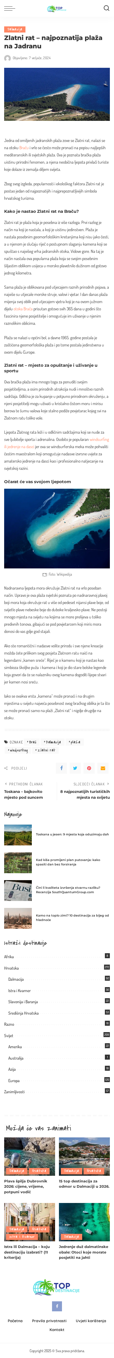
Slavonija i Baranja (23, 1001)
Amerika (15, 1046)
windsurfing (19, 750)
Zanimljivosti (14, 1091)
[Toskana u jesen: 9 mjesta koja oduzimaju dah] (18, 835)
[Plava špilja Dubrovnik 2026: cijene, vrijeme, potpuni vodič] (29, 1156)
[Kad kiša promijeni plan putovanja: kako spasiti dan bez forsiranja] (18, 862)
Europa (14, 1080)
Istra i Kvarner (19, 990)
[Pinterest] (89, 768)
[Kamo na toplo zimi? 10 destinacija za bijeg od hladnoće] (18, 918)
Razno (9, 1024)
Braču (24, 147)
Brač (32, 742)
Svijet (8, 1035)
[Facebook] (61, 768)
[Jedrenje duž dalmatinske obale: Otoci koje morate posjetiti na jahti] (84, 1222)
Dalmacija (14, 29)
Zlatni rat (47, 750)
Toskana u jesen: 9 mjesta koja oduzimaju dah (72, 834)
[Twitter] (75, 768)
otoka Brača (23, 308)
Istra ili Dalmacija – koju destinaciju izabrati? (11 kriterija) (27, 1252)
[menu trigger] (11, 8)
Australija (16, 1058)
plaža (76, 742)
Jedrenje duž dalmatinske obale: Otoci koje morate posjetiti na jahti (83, 1252)
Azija (12, 1069)
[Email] (102, 768)
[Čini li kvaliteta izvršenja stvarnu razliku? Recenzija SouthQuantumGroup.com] (18, 890)
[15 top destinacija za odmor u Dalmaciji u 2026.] (84, 1156)
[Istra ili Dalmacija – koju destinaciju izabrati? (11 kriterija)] (29, 1222)
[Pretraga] (106, 8)
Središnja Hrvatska (23, 1013)
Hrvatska (11, 968)
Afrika (9, 956)
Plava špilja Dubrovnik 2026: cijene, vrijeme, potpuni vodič (25, 1186)
